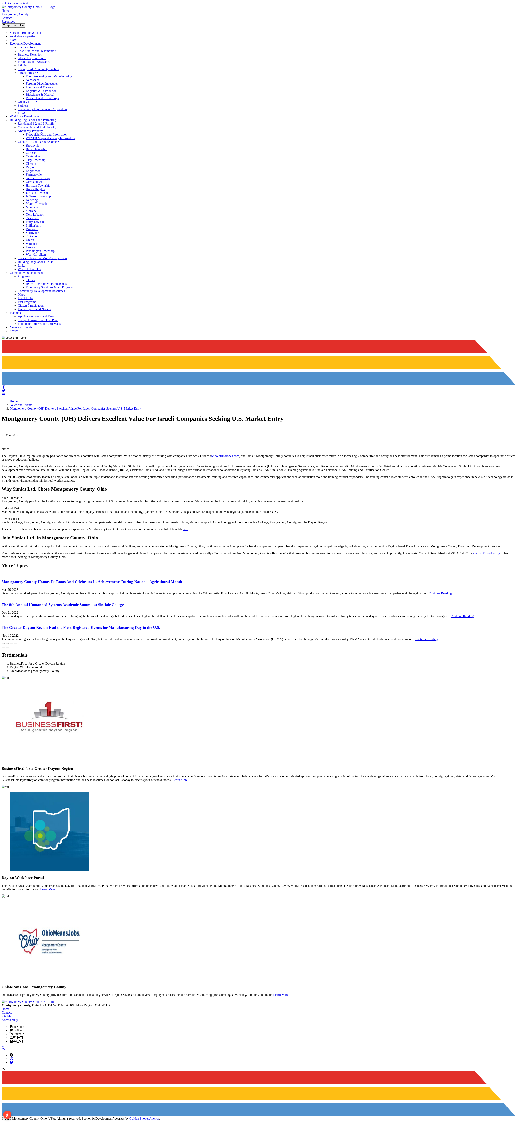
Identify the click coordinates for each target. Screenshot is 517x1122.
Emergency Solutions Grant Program (49, 287)
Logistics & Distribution (41, 91)
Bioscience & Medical (40, 94)
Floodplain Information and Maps (39, 323)
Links (21, 265)
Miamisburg (33, 207)
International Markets (39, 87)
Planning (15, 312)
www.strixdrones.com (225, 456)
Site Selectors (26, 47)
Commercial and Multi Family (37, 127)
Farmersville (34, 174)
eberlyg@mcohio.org (486, 553)
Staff (13, 40)
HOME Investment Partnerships (46, 283)
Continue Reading (440, 593)
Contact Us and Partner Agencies (39, 141)
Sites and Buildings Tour (25, 32)
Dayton (30, 167)
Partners (23, 105)
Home (5, 10)
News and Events (21, 327)
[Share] (7, 643)
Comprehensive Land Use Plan (38, 320)
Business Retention (30, 54)
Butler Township (36, 149)
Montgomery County (15, 14)
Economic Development (25, 43)
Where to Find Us (29, 269)
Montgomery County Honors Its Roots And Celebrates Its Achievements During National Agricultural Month (92, 582)
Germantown (34, 181)
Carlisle (31, 152)
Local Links (25, 298)
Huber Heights (35, 189)
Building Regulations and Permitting (33, 120)
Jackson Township (37, 192)
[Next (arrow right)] (7, 647)
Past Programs (27, 302)
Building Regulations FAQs (35, 262)
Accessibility (10, 1020)
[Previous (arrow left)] (3, 647)
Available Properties (22, 36)
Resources (8, 21)
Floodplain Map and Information (46, 134)
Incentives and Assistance (34, 61)
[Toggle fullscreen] (11, 643)
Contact (7, 18)
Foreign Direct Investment (42, 83)
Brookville (32, 145)
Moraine (31, 211)
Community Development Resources (41, 291)
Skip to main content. (15, 3)
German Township (38, 178)
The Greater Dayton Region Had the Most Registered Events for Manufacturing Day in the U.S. (81, 627)
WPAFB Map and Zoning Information (50, 138)
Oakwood (32, 218)
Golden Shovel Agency (144, 1118)
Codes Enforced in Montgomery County (43, 258)
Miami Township (37, 203)
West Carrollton (36, 254)
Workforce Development (25, 116)
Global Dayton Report (32, 58)
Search (14, 331)
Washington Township (40, 251)
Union (30, 240)
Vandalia (31, 243)
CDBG (30, 280)
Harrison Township (38, 185)
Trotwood (32, 236)
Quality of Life (27, 101)
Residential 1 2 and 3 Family (36, 123)
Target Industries (28, 72)
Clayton (31, 163)
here (185, 529)
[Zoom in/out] (15, 643)
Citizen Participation (31, 305)
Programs (24, 276)
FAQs (21, 112)
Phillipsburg (33, 225)
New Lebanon (35, 214)
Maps (21, 294)
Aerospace (32, 80)
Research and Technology (42, 98)
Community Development (26, 272)
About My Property (30, 131)
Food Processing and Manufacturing (49, 76)
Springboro (33, 232)
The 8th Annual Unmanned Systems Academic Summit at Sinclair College (63, 605)
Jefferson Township (38, 196)
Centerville (33, 156)
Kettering (32, 200)
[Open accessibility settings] (7, 1115)
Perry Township (36, 222)
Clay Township (35, 160)
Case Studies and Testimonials (37, 51)
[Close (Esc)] (3, 643)
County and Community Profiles (38, 69)
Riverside (32, 229)
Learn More (180, 780)
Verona (30, 247)
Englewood (33, 171)
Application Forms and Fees (36, 316)
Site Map (7, 1016)
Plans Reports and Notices (34, 309)
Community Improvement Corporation (42, 109)
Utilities (23, 65)
